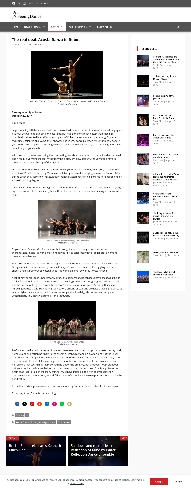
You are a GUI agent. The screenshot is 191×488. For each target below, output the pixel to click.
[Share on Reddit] (39, 404)
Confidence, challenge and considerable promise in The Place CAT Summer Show (166, 59)
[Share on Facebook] (17, 404)
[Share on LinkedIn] (47, 404)
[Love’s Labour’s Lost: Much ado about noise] (143, 163)
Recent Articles (104, 27)
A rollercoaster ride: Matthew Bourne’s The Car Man (165, 196)
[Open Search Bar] (178, 26)
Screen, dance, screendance (165, 252)
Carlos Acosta (64, 422)
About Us (34, 3)
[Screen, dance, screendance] (143, 261)
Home (15, 27)
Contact (45, 3)
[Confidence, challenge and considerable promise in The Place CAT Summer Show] (143, 65)
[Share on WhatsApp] (62, 404)
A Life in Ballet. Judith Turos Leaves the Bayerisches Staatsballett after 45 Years (166, 177)
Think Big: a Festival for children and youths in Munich (164, 216)
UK (27, 415)
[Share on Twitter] (24, 404)
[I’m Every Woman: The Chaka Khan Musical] (143, 143)
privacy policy (77, 483)
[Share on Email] (69, 404)
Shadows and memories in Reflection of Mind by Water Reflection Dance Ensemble (93, 450)
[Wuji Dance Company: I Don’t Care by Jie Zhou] (143, 124)
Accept (159, 481)
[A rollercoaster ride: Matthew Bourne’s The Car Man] (143, 202)
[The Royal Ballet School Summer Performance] (143, 280)
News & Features (32, 27)
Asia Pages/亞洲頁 (78, 27)
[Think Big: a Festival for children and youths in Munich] (143, 222)
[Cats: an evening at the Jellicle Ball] (143, 104)
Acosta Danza (22, 422)
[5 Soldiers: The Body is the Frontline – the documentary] (143, 241)
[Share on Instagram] (54, 404)
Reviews (55, 26)
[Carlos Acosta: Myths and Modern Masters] (143, 85)
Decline (178, 481)
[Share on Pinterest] (32, 404)
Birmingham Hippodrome (43, 422)
